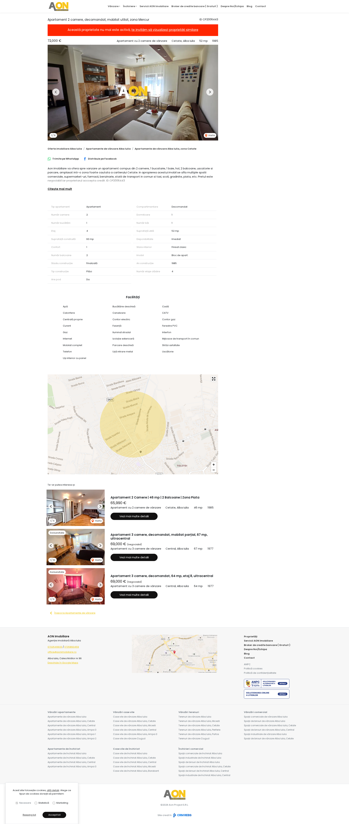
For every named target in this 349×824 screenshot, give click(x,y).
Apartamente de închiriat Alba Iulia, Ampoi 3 (72, 766)
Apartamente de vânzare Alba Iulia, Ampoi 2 (72, 738)
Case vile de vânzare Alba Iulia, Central (134, 729)
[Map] (133, 424)
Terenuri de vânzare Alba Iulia (194, 716)
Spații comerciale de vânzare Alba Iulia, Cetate (270, 725)
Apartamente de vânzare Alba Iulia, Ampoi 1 (72, 734)
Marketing (62, 803)
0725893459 (71, 647)
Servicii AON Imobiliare (154, 6)
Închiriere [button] (129, 6)
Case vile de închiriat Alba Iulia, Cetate (134, 757)
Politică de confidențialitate (260, 673)
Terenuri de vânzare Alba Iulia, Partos (198, 734)
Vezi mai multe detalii (134, 516)
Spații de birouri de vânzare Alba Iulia (264, 721)
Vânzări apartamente (61, 712)
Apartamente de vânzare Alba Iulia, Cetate (71, 721)
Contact (260, 6)
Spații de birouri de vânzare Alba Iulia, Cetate (269, 738)
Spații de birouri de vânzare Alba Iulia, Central (269, 729)
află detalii (53, 790)
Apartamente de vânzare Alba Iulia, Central (71, 725)
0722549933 (55, 647)
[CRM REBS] (182, 815)
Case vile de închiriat (126, 749)
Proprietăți (250, 636)
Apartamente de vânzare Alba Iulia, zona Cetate (165, 148)
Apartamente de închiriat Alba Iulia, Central (71, 762)
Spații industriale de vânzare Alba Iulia (265, 734)
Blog (249, 6)
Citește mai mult (60, 189)
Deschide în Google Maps (63, 662)
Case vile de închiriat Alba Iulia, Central (134, 762)
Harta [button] (211, 135)
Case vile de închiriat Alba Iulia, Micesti (134, 766)
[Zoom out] (213, 470)
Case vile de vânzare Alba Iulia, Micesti (134, 725)
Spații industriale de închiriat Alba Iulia (199, 757)
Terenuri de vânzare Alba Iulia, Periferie (199, 729)
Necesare (25, 803)
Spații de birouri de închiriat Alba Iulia (199, 762)
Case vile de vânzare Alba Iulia (130, 716)
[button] (55, 92)
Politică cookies (253, 668)
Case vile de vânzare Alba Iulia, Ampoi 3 (135, 734)
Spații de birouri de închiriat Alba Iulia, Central (203, 770)
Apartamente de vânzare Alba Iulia (108, 148)
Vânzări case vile (123, 712)
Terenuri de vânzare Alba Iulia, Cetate (199, 725)
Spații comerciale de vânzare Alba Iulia (266, 716)
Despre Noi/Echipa (232, 6)
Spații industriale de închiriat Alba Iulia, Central (204, 775)
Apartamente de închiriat (64, 749)
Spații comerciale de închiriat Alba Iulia (200, 753)
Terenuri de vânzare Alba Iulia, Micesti (199, 721)
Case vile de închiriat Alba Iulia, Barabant (136, 770)
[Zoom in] (213, 464)
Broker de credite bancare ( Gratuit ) (194, 6)
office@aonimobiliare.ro (62, 652)
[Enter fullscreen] (213, 378)
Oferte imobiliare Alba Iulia (65, 148)
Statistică (43, 803)
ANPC (247, 664)
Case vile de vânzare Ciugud (129, 738)
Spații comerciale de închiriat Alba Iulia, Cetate (204, 766)
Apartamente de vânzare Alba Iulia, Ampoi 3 (72, 729)
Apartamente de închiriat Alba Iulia (67, 753)
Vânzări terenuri (188, 712)
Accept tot (54, 815)
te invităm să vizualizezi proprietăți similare (164, 30)
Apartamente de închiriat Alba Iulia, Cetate (71, 757)
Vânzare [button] (113, 6)
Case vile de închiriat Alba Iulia (130, 753)
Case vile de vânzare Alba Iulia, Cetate (134, 721)
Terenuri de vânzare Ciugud (193, 738)
